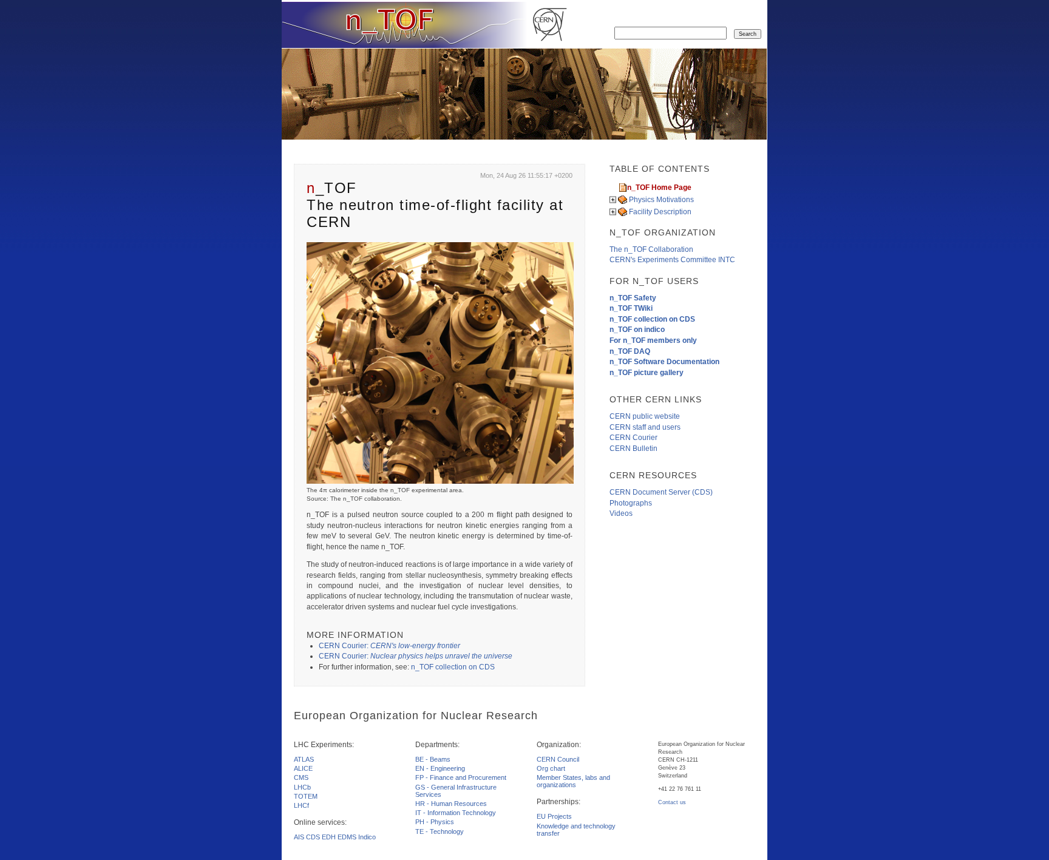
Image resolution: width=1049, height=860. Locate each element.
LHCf (301, 805)
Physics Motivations (661, 199)
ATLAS (304, 759)
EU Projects (554, 816)
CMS (301, 777)
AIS (299, 837)
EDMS (347, 837)
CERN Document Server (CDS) (661, 492)
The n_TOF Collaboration (651, 249)
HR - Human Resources (451, 803)
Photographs (630, 503)
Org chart (551, 768)
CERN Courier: (389, 646)
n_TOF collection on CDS (453, 667)
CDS (313, 837)
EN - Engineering (440, 768)
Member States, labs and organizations (573, 781)
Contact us (672, 802)
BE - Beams (432, 759)
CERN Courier (633, 437)
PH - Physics (434, 821)
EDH (329, 837)
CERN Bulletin (633, 448)
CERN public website (644, 416)
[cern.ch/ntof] (404, 25)
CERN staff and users (645, 427)
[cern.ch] (550, 25)
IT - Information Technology (455, 812)
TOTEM (305, 796)
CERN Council (558, 759)
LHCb (302, 787)
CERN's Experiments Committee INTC (672, 260)
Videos (621, 513)
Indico (367, 837)
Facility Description (660, 212)
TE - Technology (439, 831)
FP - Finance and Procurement (460, 777)
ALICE (303, 768)
